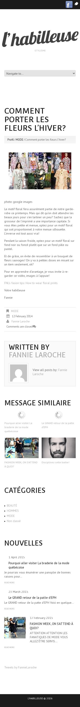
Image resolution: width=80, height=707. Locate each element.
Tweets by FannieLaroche (20, 667)
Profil (10, 139)
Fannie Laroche (21, 321)
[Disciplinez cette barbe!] (59, 448)
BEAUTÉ (12, 505)
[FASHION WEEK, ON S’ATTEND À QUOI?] (21, 448)
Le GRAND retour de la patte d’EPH (32, 598)
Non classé (14, 521)
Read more (9, 583)
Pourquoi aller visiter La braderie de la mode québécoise (18, 427)
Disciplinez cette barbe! (55, 462)
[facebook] (69, 4)
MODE (19, 139)
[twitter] (76, 3)
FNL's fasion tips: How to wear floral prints (31, 283)
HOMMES (13, 511)
